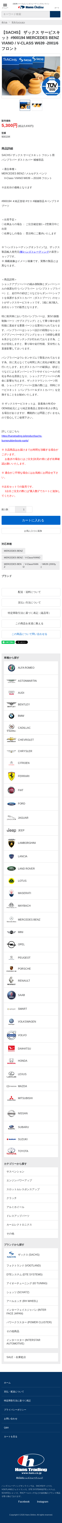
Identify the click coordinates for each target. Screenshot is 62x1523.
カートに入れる (33, 520)
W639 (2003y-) (48, 565)
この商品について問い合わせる (29, 634)
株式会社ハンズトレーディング (29, 1478)
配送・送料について (29, 592)
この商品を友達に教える (29, 623)
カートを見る (10, 1436)
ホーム (4, 22)
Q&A (6, 1427)
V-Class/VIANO (32, 557)
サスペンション (18, 22)
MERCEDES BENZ (13, 551)
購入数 (5, 509)
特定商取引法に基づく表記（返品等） (29, 613)
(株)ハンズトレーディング (34, 251)
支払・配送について (14, 1391)
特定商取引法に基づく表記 (17, 1400)
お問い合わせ (10, 1418)
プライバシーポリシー (15, 1409)
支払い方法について (29, 602)
